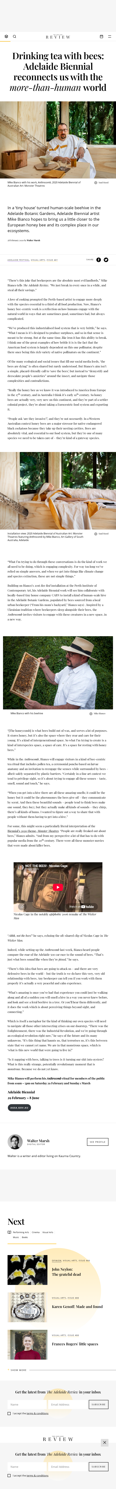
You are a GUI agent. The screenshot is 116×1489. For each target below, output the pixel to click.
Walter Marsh (33, 240)
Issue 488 (84, 1260)
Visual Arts (38, 260)
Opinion (56, 1260)
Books (25, 1237)
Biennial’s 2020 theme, (33, 831)
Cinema (36, 1232)
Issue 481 (52, 260)
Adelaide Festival (18, 260)
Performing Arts (21, 1232)
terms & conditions (37, 1413)
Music (16, 1237)
